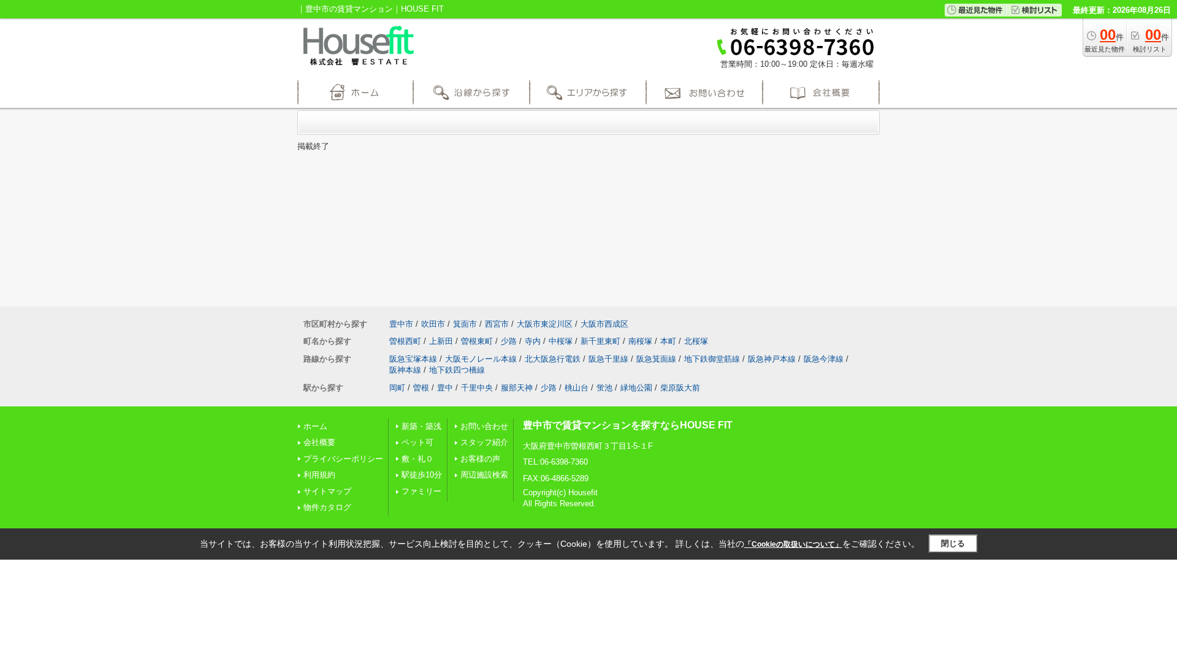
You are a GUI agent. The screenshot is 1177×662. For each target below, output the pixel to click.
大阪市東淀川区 (545, 324)
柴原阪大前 (680, 387)
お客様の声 (480, 458)
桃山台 (576, 387)
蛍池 (604, 387)
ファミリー (421, 491)
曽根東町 (477, 341)
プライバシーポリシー (343, 458)
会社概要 (319, 442)
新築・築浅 (421, 426)
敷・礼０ (417, 458)
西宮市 (497, 324)
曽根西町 (405, 341)
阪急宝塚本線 (413, 358)
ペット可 (417, 442)
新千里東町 (600, 341)
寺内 (533, 341)
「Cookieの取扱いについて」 (793, 544)
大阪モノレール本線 (481, 358)
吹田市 (433, 324)
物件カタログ (327, 507)
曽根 (421, 387)
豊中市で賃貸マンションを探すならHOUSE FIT (628, 425)
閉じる (953, 543)
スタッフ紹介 (484, 442)
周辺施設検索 (484, 474)
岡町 (397, 387)
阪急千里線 (608, 358)
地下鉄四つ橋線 (457, 370)
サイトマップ (327, 491)
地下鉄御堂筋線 (712, 358)
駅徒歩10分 (422, 474)
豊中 (445, 387)
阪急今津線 (824, 358)
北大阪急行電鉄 (553, 358)
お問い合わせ (484, 426)
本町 (668, 341)
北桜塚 (696, 341)
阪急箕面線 (656, 358)
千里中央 (477, 387)
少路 (509, 341)
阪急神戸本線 (772, 358)
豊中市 (401, 324)
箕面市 (465, 324)
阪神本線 (405, 370)
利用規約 (319, 474)
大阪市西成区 (604, 324)
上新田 (441, 341)
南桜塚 (640, 341)
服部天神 (517, 387)
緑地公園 (636, 387)
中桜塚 (561, 341)
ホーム (315, 426)
